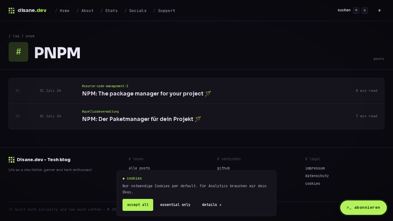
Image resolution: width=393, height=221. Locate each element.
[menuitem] (62, 10)
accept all (138, 204)
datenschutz (317, 175)
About (87, 10)
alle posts (139, 168)
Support (166, 10)
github (223, 168)
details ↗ (211, 204)
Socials (137, 10)
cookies (312, 183)
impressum (315, 168)
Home (65, 10)
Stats (111, 10)
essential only (175, 204)
